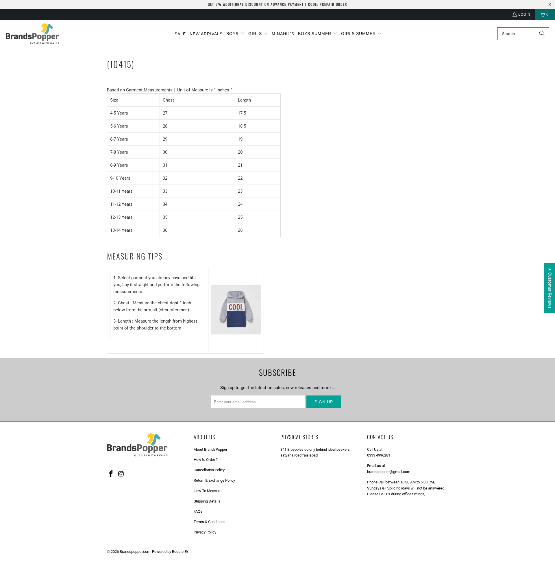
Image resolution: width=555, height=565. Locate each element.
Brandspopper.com (135, 551)
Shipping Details (207, 501)
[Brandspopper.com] (32, 34)
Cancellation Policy (209, 470)
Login (524, 14)
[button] (235, 34)
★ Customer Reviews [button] (549, 287)
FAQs (198, 511)
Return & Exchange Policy (214, 480)
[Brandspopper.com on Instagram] (121, 474)
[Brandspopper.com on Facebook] (111, 474)
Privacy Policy (205, 532)
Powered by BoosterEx (170, 551)
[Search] (542, 33)
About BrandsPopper (210, 449)
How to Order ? (206, 459)
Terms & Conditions (209, 522)
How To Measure (207, 491)
